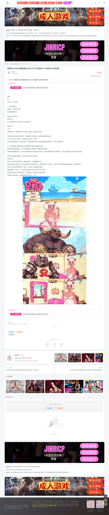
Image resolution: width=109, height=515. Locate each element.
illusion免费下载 (45, 36)
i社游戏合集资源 (49, 501)
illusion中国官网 (36, 501)
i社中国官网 (93, 36)
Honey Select (41, 33)
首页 (7, 64)
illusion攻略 (18, 36)
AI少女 (31, 33)
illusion (13, 72)
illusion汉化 (53, 36)
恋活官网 (73, 36)
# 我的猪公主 (12, 334)
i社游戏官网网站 (74, 501)
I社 (67, 501)
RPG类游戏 (58, 472)
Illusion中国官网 (10, 33)
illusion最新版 (24, 36)
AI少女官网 (68, 36)
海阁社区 (19, 470)
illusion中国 (9, 470)
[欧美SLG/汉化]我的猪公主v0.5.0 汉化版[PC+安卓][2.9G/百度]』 (34, 68)
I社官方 (14, 470)
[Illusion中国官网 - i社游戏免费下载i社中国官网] (8, 502)
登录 (50, 408)
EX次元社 (29, 470)
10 (24, 358)
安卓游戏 (23, 64)
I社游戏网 (24, 470)
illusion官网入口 (60, 36)
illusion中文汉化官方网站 (34, 472)
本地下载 (17, 87)
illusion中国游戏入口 (60, 501)
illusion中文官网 (10, 36)
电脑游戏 (20, 332)
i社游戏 (88, 36)
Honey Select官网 (81, 36)
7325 (17, 358)
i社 (42, 501)
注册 (60, 408)
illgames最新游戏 (15, 64)
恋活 (36, 33)
